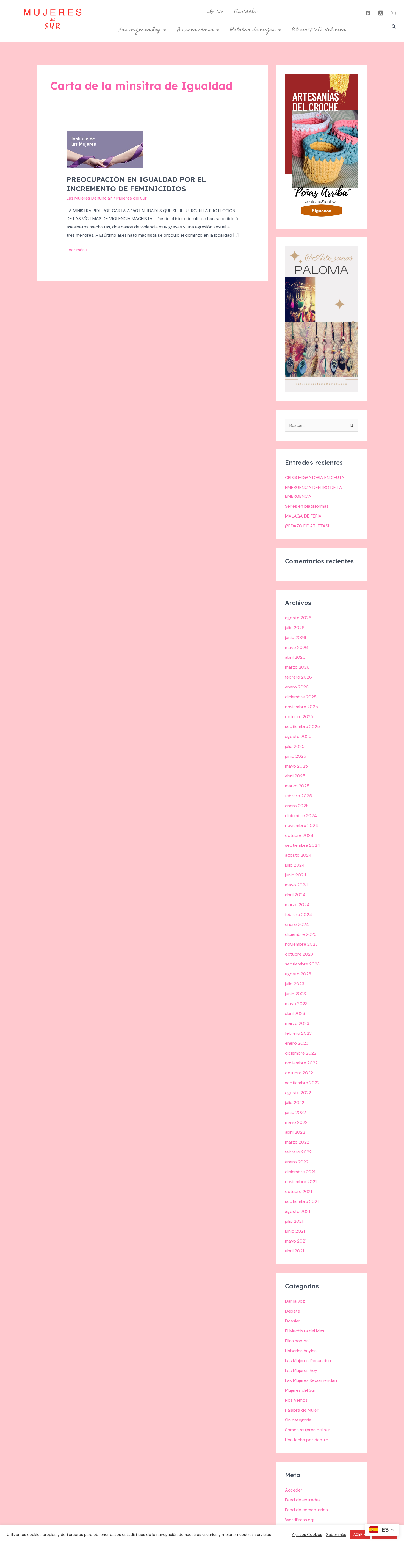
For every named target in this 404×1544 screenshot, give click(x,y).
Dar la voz (295, 1301)
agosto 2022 (298, 1092)
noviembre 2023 (301, 944)
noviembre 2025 (301, 707)
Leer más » (77, 249)
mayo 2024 (296, 885)
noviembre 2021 (301, 1182)
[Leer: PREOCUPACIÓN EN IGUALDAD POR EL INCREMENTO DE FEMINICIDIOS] (105, 149)
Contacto (245, 12)
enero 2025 (297, 806)
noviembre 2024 (301, 825)
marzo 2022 (297, 1142)
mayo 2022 (296, 1122)
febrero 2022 (298, 1152)
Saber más (336, 1534)
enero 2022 (296, 1162)
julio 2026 (295, 627)
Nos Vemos (296, 1400)
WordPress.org (300, 1520)
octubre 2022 (299, 1073)
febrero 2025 (298, 796)
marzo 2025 (297, 786)
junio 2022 (295, 1112)
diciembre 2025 (301, 697)
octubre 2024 (299, 835)
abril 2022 (295, 1132)
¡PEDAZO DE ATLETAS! (307, 526)
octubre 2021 (298, 1191)
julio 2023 (294, 984)
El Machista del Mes (304, 1331)
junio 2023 (295, 994)
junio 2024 (295, 875)
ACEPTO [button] (360, 1534)
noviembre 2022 (301, 1063)
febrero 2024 (298, 914)
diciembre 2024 (301, 815)
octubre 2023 (299, 954)
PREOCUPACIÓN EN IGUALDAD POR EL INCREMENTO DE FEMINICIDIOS (136, 184)
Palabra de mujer (252, 30)
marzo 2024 (297, 904)
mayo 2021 (295, 1241)
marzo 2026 (297, 667)
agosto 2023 (298, 974)
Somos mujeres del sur (307, 1430)
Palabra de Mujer (302, 1410)
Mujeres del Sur (300, 1390)
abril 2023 (295, 1013)
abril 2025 (295, 776)
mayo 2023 (296, 1003)
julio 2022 (294, 1102)
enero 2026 (297, 687)
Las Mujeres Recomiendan (311, 1380)
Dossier (292, 1321)
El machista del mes (318, 30)
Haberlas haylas (301, 1351)
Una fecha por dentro (306, 1440)
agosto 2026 (298, 618)
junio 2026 (295, 637)
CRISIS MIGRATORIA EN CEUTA (314, 477)
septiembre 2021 (302, 1201)
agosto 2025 (298, 736)
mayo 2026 (296, 647)
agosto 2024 (298, 855)
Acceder (293, 1490)
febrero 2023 (298, 1033)
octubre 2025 (299, 717)
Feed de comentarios (306, 1510)
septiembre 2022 (302, 1083)
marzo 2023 (297, 1023)
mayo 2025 (296, 766)
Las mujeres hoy (139, 30)
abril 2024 (295, 895)
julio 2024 (295, 865)
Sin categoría (298, 1420)
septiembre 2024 (302, 845)
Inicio (215, 12)
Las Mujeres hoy (301, 1370)
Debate (292, 1311)
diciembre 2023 (300, 934)
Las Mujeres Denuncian (89, 198)
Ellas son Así (297, 1341)
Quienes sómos (195, 30)
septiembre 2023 (302, 964)
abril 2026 (295, 657)
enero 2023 (296, 1043)
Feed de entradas (303, 1500)
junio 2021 (295, 1231)
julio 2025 (295, 746)
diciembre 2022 (300, 1053)
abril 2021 (294, 1251)
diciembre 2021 (300, 1172)
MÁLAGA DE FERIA (303, 516)
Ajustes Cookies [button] (307, 1534)
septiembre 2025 (302, 726)
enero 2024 (297, 924)
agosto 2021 (297, 1211)
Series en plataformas (307, 506)
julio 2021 (294, 1221)
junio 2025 (295, 756)
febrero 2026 (298, 677)
